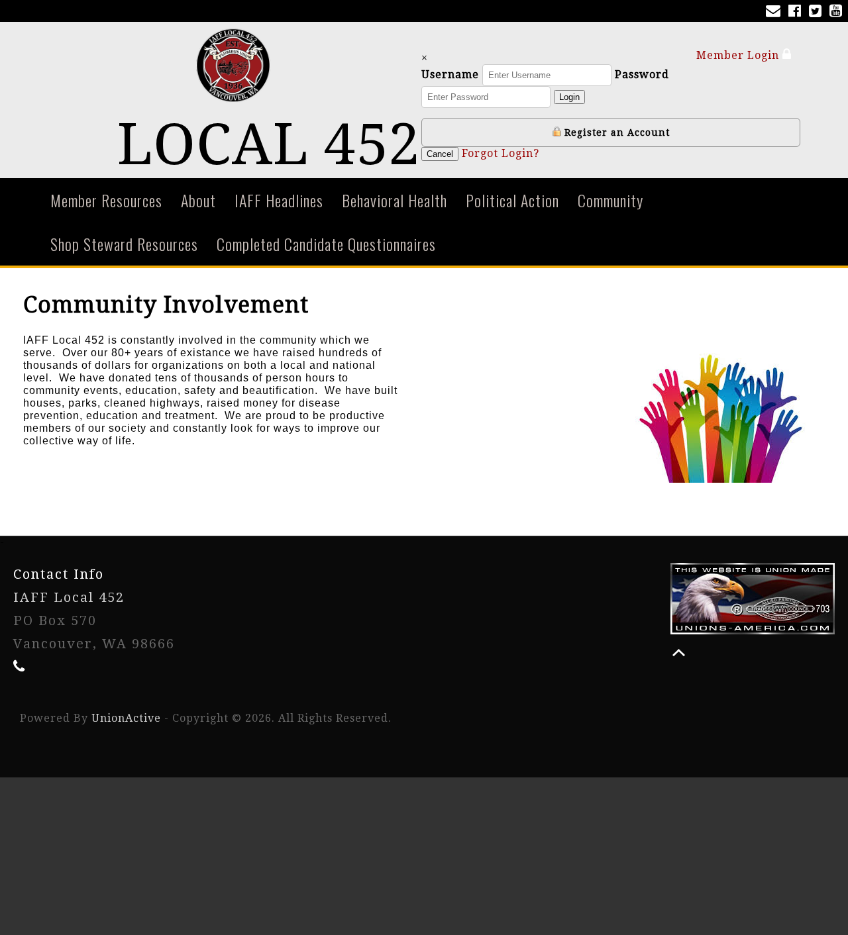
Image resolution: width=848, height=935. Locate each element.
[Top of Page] (678, 653)
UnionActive (126, 718)
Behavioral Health (394, 200)
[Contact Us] (776, 12)
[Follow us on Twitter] (818, 12)
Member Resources (106, 200)
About (198, 200)
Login (569, 97)
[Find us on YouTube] (838, 12)
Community (610, 200)
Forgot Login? (500, 153)
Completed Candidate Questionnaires (326, 244)
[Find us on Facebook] (797, 12)
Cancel (440, 154)
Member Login (739, 55)
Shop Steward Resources (124, 244)
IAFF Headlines (279, 200)
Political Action (512, 200)
